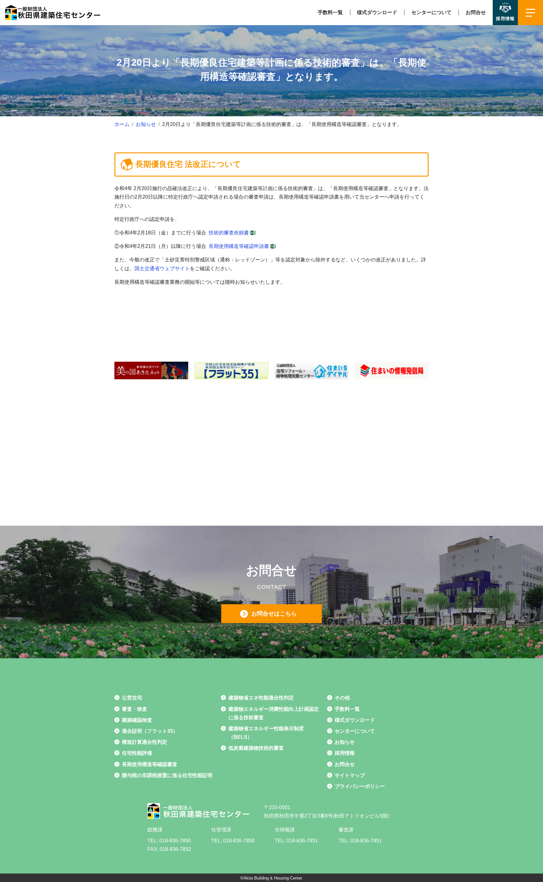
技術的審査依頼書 (229, 232)
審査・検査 (134, 709)
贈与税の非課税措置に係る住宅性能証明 (167, 775)
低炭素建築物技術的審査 (256, 748)
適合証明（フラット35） (150, 731)
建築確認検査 (137, 720)
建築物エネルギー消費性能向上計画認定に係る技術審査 (273, 713)
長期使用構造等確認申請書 (239, 246)
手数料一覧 (330, 12)
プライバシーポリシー (360, 786)
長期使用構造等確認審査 (149, 764)
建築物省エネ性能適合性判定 (261, 697)
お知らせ (146, 124)
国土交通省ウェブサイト (162, 268)
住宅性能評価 (137, 753)
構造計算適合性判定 (144, 742)
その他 (342, 697)
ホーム (121, 124)
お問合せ (476, 12)
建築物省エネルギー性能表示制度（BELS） (266, 733)
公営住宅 (132, 697)
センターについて (431, 12)
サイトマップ (350, 775)
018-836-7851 (302, 840)
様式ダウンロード (377, 12)
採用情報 (345, 753)
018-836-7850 (175, 840)
